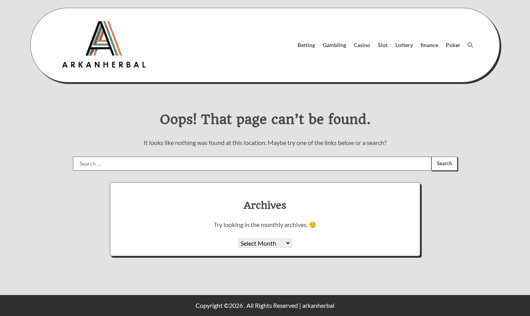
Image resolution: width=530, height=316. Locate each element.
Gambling (334, 45)
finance (429, 45)
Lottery (404, 45)
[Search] (470, 45)
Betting (306, 45)
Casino (362, 45)
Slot (383, 45)
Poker (453, 45)
